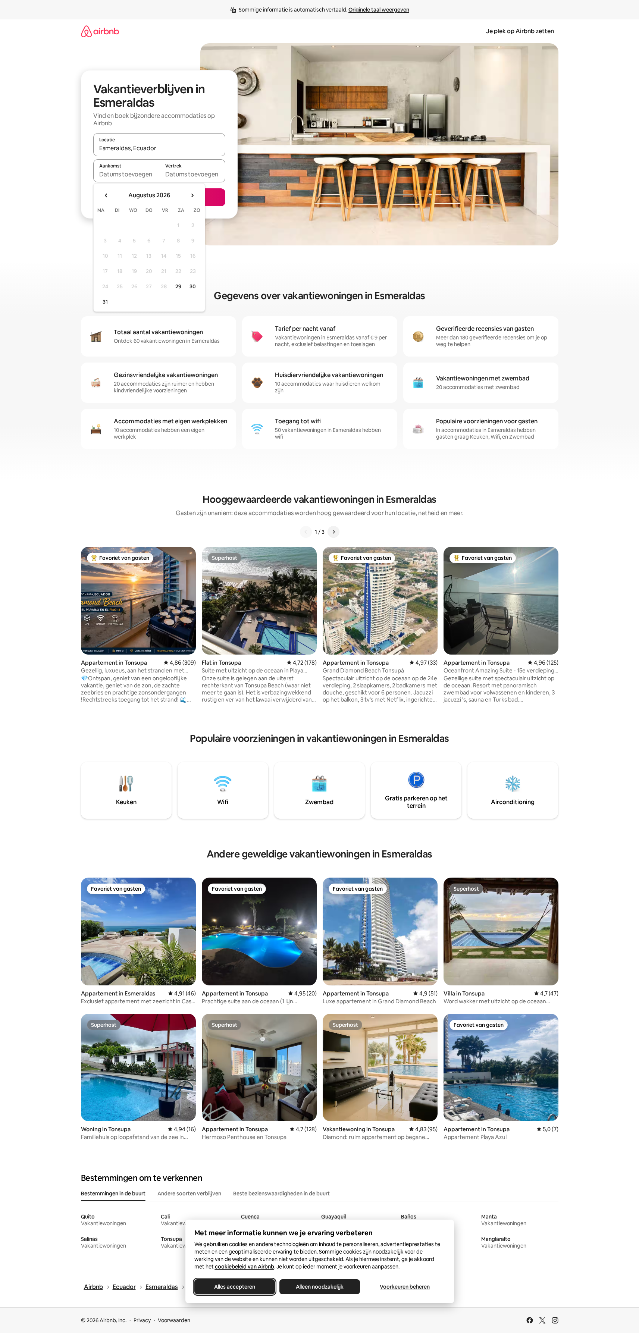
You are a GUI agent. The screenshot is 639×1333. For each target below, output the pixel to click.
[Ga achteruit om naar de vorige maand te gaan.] (106, 195)
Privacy (142, 1320)
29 (178, 286)
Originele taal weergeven (378, 9)
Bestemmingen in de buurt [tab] (113, 1193)
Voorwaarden (174, 1320)
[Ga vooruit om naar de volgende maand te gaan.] (192, 195)
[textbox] (126, 174)
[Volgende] (333, 532)
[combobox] (159, 148)
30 (192, 286)
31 (105, 301)
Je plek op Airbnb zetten (520, 31)
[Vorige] (306, 532)
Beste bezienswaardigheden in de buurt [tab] (281, 1193)
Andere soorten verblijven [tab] (189, 1193)
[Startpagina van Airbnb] (100, 31)
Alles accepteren (234, 1286)
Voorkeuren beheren (405, 1286)
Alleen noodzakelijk (320, 1286)
